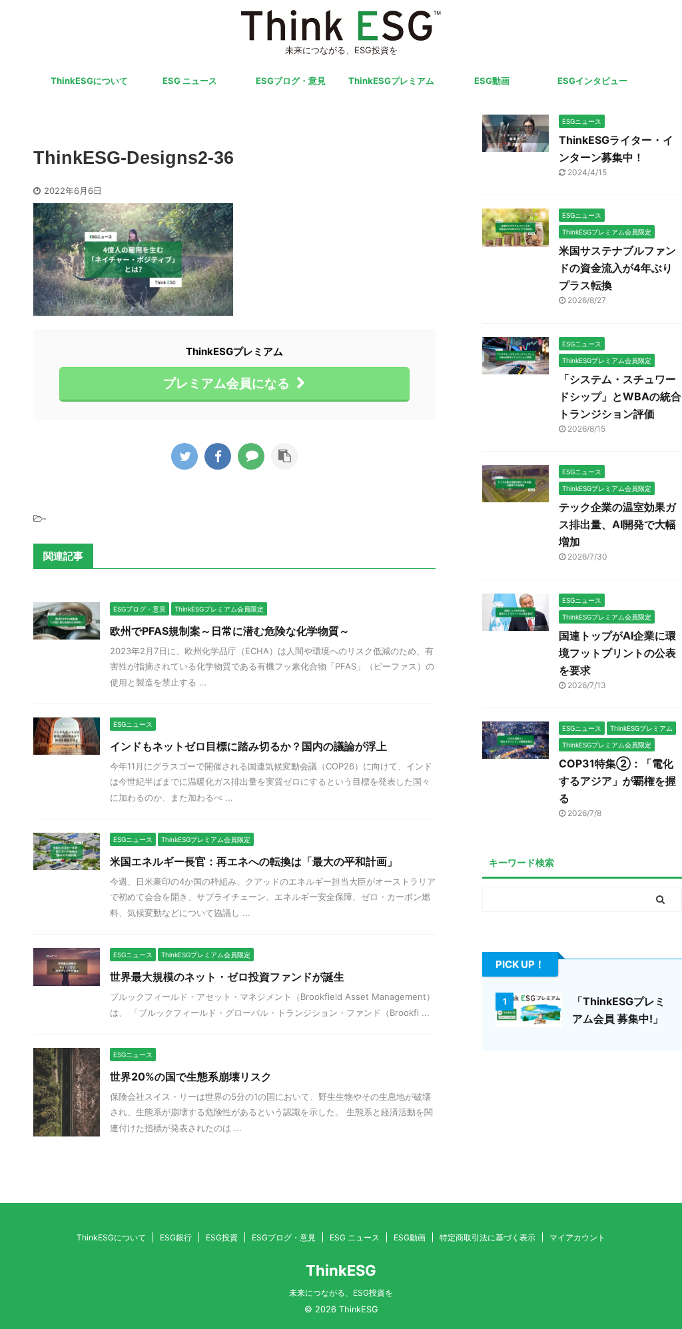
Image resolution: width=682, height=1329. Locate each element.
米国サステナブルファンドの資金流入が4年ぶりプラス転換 (617, 268)
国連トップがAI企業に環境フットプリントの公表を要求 (617, 653)
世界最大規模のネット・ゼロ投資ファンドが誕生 (227, 976)
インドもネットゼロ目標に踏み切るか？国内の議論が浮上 (248, 746)
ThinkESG (341, 1270)
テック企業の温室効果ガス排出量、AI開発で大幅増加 (617, 524)
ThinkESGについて (89, 80)
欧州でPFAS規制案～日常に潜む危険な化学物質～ (230, 631)
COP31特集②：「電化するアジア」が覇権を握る (617, 781)
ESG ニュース (190, 80)
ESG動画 (492, 80)
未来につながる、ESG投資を (341, 1293)
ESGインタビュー (592, 80)
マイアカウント (577, 1237)
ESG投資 (222, 1237)
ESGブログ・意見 (291, 80)
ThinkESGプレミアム (391, 80)
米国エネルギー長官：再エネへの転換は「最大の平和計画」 (254, 861)
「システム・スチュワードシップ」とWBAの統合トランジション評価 (620, 396)
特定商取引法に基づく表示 (487, 1237)
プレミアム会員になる (226, 383)
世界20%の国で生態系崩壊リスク (191, 1076)
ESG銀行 (176, 1237)
